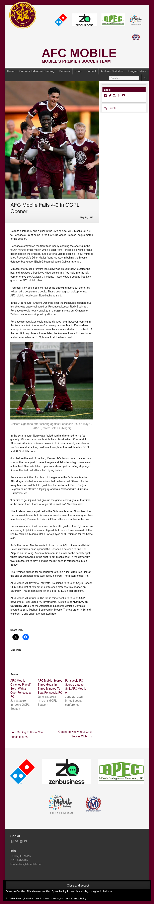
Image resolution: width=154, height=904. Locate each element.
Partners (64, 71)
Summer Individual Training (36, 71)
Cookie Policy (78, 898)
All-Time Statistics (112, 71)
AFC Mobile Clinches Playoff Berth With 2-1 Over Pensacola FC (20, 688)
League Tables (137, 71)
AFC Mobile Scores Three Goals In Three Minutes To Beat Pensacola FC (50, 686)
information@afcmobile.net (26, 864)
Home (10, 71)
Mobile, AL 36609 (20, 856)
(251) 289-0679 (19, 860)
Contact (91, 71)
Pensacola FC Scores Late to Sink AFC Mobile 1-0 (77, 686)
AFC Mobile (79, 53)
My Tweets (110, 108)
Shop (78, 71)
